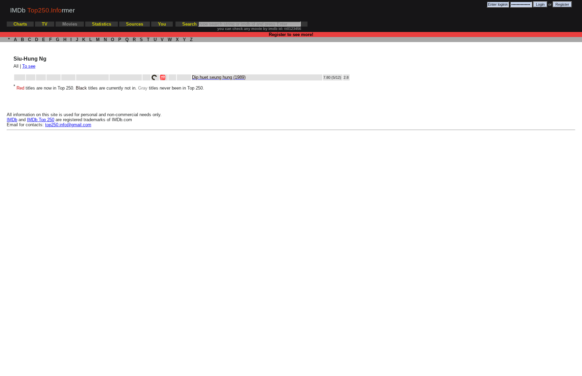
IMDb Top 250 (40, 119)
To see (28, 66)
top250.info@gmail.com (68, 124)
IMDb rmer (42, 10)
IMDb (12, 119)
